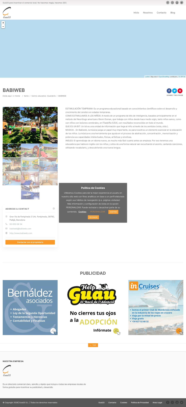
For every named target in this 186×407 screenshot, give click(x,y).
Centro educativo (38, 96)
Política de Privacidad (140, 402)
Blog (172, 12)
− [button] (3, 26)
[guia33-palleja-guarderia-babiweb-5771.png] (30, 178)
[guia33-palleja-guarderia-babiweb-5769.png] (48, 164)
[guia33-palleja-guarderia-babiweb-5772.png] (48, 178)
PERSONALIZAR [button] (97, 211)
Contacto (161, 12)
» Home (16, 96)
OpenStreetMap (164, 77)
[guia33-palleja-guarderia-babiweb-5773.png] (30, 192)
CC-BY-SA (181, 77)
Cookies (123, 402)
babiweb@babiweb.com (20, 228)
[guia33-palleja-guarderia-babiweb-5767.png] (12, 164)
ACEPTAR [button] (113, 212)
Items (26, 96)
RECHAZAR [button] (93, 217)
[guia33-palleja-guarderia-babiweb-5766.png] (48, 150)
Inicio (136, 12)
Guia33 (101, 402)
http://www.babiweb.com (21, 233)
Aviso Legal (157, 402)
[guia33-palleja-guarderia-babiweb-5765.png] (30, 150)
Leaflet (147, 77)
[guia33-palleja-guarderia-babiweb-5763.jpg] (12, 150)
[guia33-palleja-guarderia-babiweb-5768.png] (30, 164)
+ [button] (3, 22)
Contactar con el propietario (30, 242)
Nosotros (148, 12)
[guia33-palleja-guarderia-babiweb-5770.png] (12, 178)
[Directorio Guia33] (7, 12)
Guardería (51, 96)
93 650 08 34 (16, 224)
